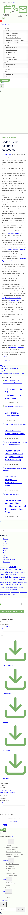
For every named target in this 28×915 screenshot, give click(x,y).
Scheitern (7, 587)
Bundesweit (15, 569)
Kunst (13, 582)
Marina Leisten (23, 582)
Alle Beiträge (9, 74)
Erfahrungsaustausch (4, 574)
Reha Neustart (6, 778)
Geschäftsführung (10, 64)
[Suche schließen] (3, 904)
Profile (7, 54)
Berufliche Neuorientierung (6, 569)
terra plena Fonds (14, 300)
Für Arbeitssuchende (11, 50)
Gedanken (8, 577)
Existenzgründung (13, 574)
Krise (24, 579)
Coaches (8, 66)
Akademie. (4, 356)
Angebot (5, 860)
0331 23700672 (14, 12)
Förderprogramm (20, 574)
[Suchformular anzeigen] (4, 18)
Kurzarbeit (17, 582)
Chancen (19, 569)
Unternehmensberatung (12, 33)
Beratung (12, 567)
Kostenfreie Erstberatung (6, 15)
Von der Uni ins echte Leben (13, 38)
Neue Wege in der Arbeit (12, 47)
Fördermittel (7, 69)
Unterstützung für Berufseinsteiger (15, 40)
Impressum (10, 818)
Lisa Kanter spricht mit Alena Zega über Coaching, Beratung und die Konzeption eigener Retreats (15, 506)
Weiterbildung (12, 137)
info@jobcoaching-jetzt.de (7, 802)
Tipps (6, 589)
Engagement (22, 572)
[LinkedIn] (6, 825)
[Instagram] (2, 825)
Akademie (5, 80)
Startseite (7, 360)
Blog (4, 891)
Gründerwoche (16, 577)
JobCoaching (17, 580)
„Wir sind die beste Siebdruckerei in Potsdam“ (12, 372)
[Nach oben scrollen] (1, 830)
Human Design (3, 579)
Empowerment (16, 572)
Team (4, 879)
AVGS (14, 2)
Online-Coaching (15, 584)
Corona (11, 572)
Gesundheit (5, 137)
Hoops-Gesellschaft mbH (18, 249)
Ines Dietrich (7, 154)
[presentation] (15, 382)
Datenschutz (17, 818)
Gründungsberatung (11, 35)
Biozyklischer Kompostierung (17, 347)
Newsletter (12, 821)
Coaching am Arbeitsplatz (12, 42)
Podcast (8, 76)
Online (10, 584)
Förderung (5, 541)
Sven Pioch (2, 589)
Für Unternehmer (10, 52)
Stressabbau (21, 587)
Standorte (5, 557)
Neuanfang (4, 584)
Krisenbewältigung (4, 582)
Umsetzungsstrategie (12, 589)
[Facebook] (1, 825)
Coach (23, 569)
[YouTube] (1, 21)
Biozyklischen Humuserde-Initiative (11, 298)
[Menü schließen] (0, 833)
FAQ (17, 821)
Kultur (10, 582)
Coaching (8, 30)
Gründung (5, 550)
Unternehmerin (23, 592)
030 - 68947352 (6, 790)
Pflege (21, 584)
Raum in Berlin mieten (11, 59)
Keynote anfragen (10, 57)
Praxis (4, 555)
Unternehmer (15, 592)
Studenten (5, 722)
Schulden (12, 587)
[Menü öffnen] (2, 86)
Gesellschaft (6, 545)
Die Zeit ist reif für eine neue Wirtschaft (10, 367)
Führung (5, 543)
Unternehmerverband (3, 594)
